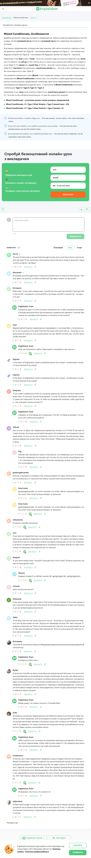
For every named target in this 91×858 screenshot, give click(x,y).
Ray (20, 451)
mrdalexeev (18, 756)
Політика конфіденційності (37, 852)
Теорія (32, 18)
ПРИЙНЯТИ (78, 852)
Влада (15, 670)
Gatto (15, 617)
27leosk (16, 427)
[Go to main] (47, 9)
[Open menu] (3, 9)
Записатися (68, 194)
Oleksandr (17, 599)
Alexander (17, 272)
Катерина (17, 288)
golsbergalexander (21, 473)
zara (14, 533)
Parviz (15, 254)
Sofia (15, 713)
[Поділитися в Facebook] (3, 209)
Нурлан (16, 359)
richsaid (16, 586)
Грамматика (6, 18)
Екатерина (17, 641)
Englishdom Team (25, 306)
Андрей (16, 557)
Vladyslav (17, 390)
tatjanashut (17, 801)
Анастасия (23, 488)
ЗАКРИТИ (77, 845)
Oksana (21, 573)
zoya (15, 325)
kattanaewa (18, 520)
